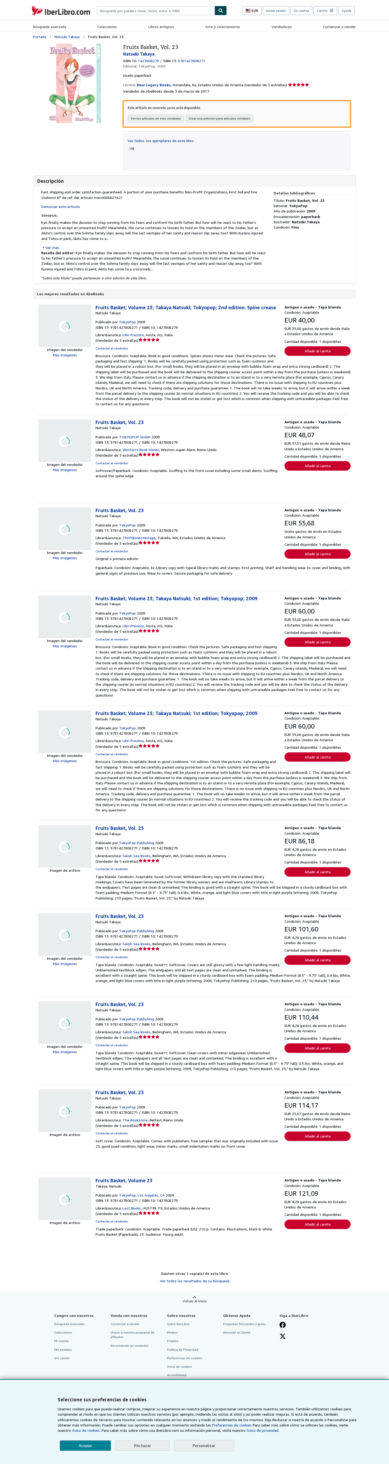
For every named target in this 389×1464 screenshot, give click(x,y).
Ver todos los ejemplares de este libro (161, 140)
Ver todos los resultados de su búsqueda (194, 1281)
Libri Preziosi (133, 335)
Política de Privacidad (182, 1350)
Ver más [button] (52, 247)
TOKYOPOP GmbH (134, 437)
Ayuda (346, 10)
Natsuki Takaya (67, 36)
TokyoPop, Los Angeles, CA (142, 1195)
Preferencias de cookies (232, 1425)
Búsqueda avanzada (49, 26)
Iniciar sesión (276, 10)
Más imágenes (65, 355)
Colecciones (107, 26)
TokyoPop (127, 322)
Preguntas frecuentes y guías (244, 1324)
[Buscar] (221, 10)
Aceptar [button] (85, 1445)
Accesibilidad (176, 1375)
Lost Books (132, 1208)
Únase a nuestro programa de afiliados (133, 1334)
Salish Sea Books (137, 855)
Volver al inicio (195, 1301)
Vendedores (282, 26)
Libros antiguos (161, 26)
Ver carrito (62, 1358)
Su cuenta (301, 10)
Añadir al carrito (318, 351)
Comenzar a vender (339, 26)
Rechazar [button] (142, 1445)
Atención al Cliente (237, 1332)
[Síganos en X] (282, 1337)
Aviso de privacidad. (263, 1430)
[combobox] (156, 10)
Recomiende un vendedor (129, 1346)
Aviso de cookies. (86, 1430)
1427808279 (148, 60)
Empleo (172, 1341)
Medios (172, 1332)
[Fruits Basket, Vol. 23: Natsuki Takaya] (74, 46)
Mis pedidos (63, 1350)
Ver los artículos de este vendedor (156, 118)
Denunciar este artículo (60, 206)
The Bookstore (135, 1120)
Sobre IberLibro (178, 1324)
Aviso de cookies (179, 1366)
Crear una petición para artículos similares (219, 118)
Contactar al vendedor (112, 348)
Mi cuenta (61, 1341)
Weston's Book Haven (141, 449)
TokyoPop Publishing (136, 842)
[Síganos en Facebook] (282, 1325)
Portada (39, 36)
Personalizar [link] (204, 1445)
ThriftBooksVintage (139, 537)
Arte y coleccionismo (222, 26)
